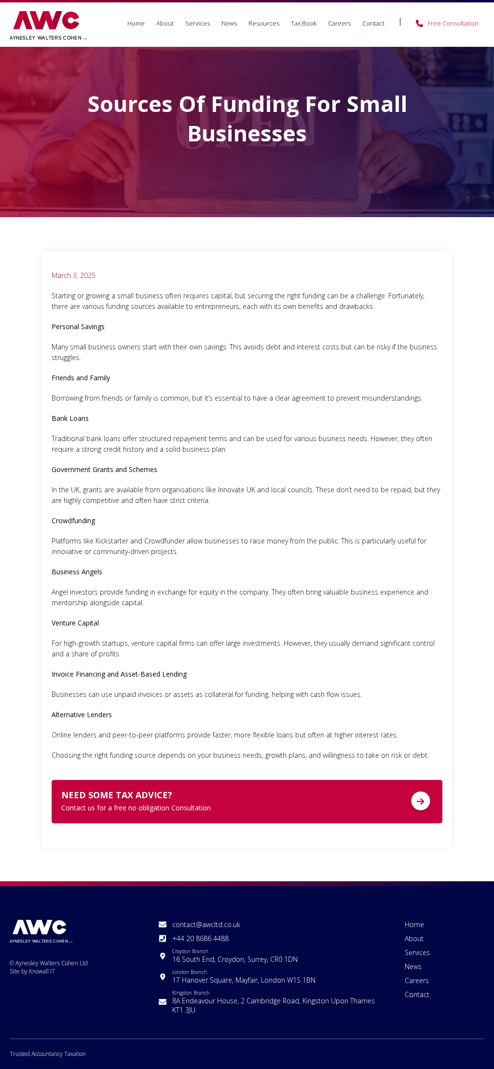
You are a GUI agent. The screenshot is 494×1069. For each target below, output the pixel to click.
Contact (373, 23)
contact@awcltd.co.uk (206, 924)
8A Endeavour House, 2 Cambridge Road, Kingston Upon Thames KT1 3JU (273, 1001)
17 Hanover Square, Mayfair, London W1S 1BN (244, 977)
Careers (339, 23)
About (165, 23)
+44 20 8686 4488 (200, 938)
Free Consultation (453, 23)
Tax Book (303, 23)
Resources (263, 23)
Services (197, 23)
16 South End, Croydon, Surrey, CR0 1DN (235, 956)
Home (136, 23)
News (229, 23)
